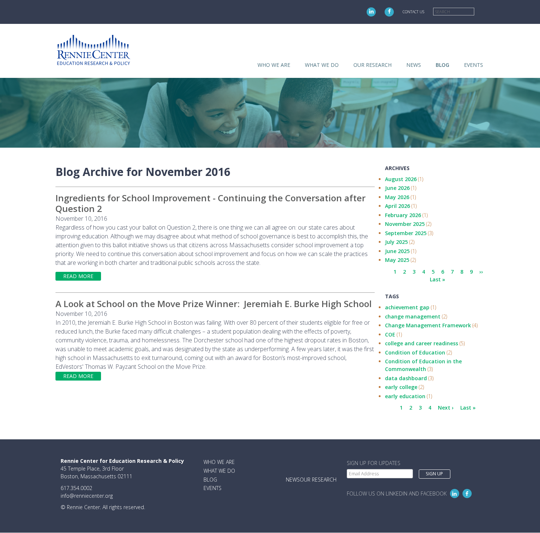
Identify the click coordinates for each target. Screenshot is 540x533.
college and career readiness (421, 343)
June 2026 (397, 187)
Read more (78, 276)
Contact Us (413, 11)
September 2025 (405, 233)
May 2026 (397, 197)
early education (405, 396)
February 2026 (403, 215)
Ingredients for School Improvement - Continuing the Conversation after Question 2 (210, 203)
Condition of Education (415, 352)
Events (473, 64)
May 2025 (397, 259)
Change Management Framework (428, 325)
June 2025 (397, 251)
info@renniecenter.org (87, 495)
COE (390, 334)
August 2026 (401, 179)
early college (401, 386)
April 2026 (397, 205)
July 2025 (396, 241)
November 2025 (405, 223)
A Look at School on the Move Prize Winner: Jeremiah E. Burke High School (214, 304)
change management (412, 316)
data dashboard (406, 378)
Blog (442, 64)
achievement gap (407, 307)
